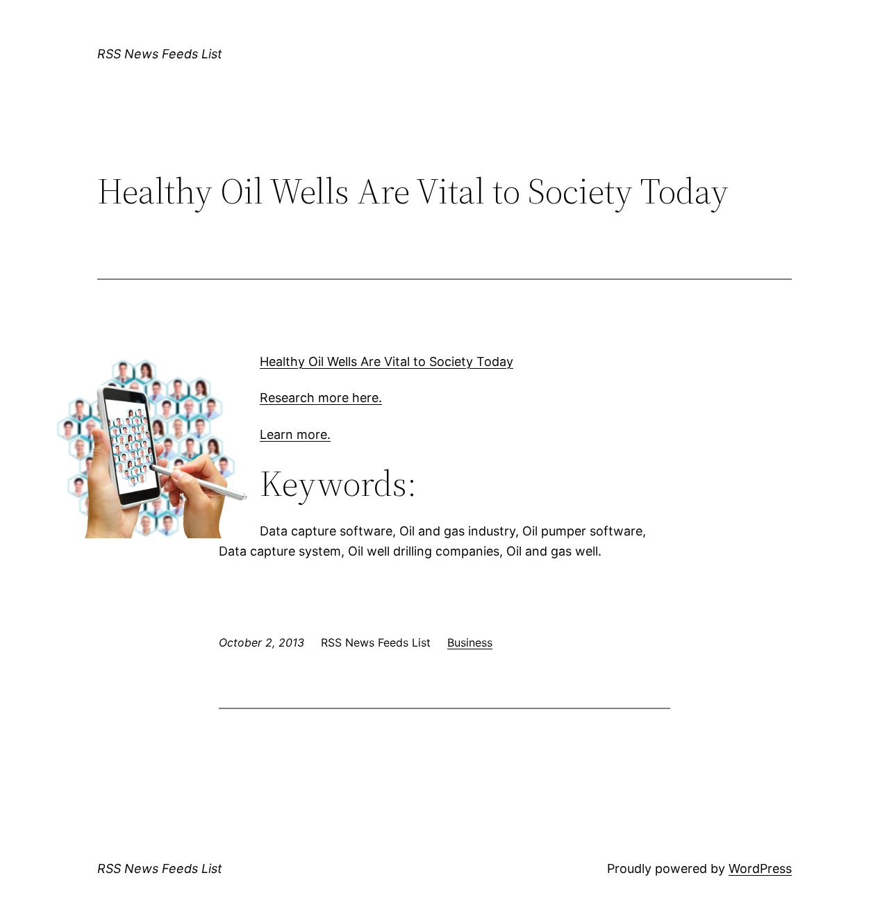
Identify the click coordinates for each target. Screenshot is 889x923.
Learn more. (295, 434)
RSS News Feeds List (159, 54)
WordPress (760, 868)
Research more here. (321, 397)
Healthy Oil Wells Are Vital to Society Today (386, 361)
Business (469, 642)
